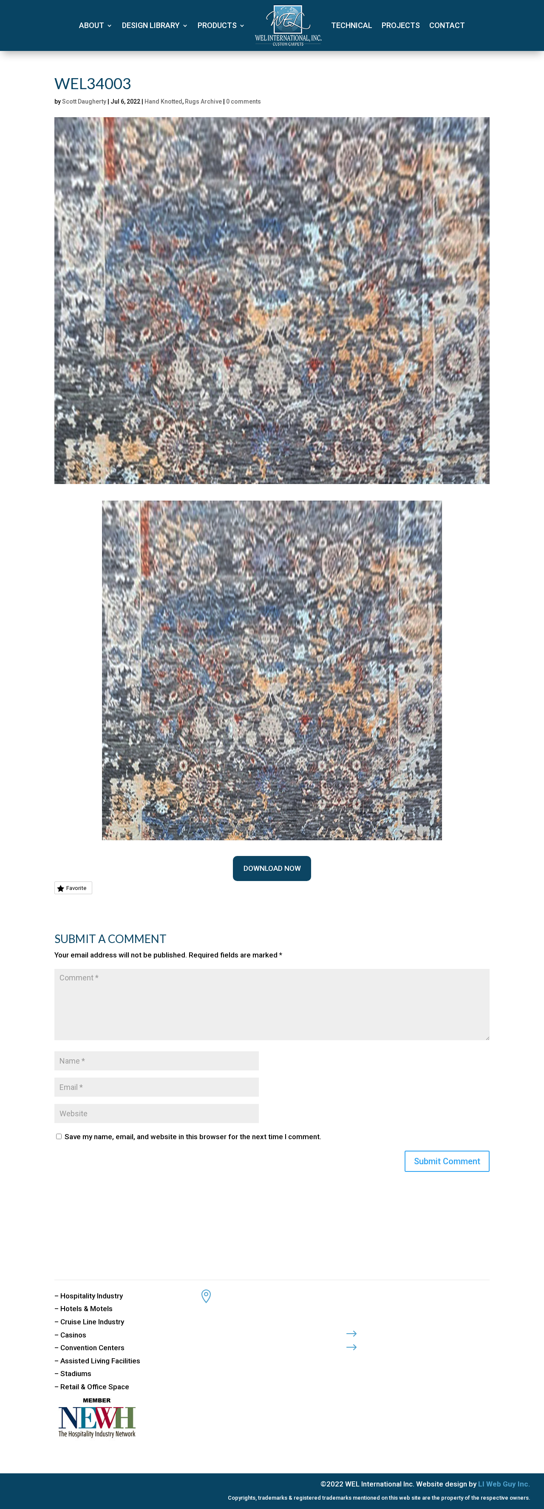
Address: (237, 1293)
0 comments (243, 101)
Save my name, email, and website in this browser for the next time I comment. (193, 1136)
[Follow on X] (368, 1361)
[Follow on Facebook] (351, 1361)
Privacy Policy (395, 1331)
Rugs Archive (203, 101)
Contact (447, 25)
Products (217, 25)
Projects (401, 25)
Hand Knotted (163, 101)
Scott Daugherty (84, 101)
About (91, 25)
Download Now (272, 868)
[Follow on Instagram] (402, 1361)
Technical (351, 25)
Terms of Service (400, 1344)
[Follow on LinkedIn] (385, 1361)
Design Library (151, 25)
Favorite (76, 888)
